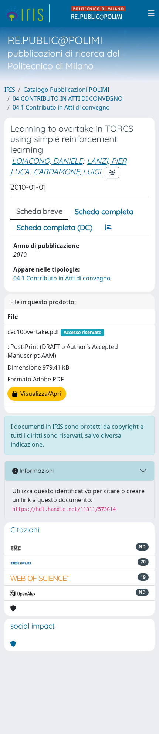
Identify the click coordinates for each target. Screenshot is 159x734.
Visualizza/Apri (39, 394)
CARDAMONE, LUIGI (67, 171)
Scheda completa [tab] (104, 211)
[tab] (109, 227)
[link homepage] (27, 13)
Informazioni (36, 470)
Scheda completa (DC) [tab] (54, 227)
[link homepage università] (99, 13)
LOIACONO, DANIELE (47, 160)
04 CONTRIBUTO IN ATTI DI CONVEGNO (68, 98)
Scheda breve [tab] (39, 211)
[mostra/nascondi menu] (151, 13)
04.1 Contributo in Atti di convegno (61, 107)
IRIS (9, 89)
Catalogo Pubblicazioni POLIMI (66, 89)
